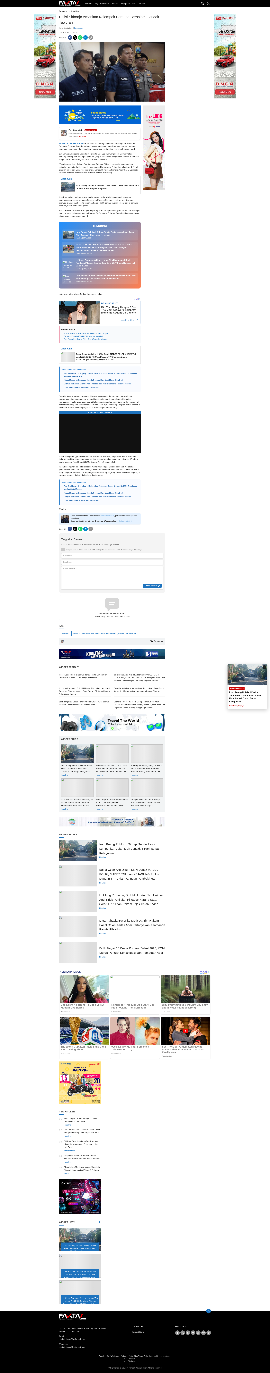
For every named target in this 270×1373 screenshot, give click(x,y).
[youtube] (203, 1332)
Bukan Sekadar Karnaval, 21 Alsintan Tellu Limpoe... (87, 333)
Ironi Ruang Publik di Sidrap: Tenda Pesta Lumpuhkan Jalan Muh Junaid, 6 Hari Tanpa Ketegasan (107, 187)
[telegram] (85, 37)
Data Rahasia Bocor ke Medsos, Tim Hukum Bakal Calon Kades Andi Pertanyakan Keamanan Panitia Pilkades (139, 689)
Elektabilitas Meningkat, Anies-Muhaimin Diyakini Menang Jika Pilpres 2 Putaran (82, 1168)
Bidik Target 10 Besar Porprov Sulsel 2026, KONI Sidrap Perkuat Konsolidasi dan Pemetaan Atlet (84, 703)
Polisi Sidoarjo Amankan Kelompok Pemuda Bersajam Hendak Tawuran (104, 633)
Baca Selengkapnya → (237, 706)
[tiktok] (208, 1332)
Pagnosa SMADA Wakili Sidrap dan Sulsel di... (84, 336)
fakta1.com (79, 28)
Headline (75, 11)
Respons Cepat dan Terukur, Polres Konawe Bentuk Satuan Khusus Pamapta (82, 1157)
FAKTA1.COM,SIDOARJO (71, 143)
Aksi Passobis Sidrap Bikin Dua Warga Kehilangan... (87, 339)
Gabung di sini (125, 521)
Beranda (63, 11)
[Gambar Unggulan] (112, 101)
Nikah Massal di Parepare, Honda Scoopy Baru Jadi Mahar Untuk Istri (94, 380)
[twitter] (75, 37)
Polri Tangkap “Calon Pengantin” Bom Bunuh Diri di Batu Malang (80, 1119)
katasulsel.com (107, 516)
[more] (99, 1222)
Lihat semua (82, 136)
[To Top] (208, 1311)
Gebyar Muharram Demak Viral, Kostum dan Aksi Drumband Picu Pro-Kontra (97, 384)
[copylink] (90, 37)
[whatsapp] (80, 37)
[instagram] (198, 1332)
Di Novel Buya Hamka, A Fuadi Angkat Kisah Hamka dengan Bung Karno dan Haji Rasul (81, 1144)
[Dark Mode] (208, 3)
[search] (202, 3)
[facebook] (70, 37)
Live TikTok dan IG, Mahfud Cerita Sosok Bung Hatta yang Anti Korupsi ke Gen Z (82, 1131)
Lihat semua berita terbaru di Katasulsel (81, 388)
